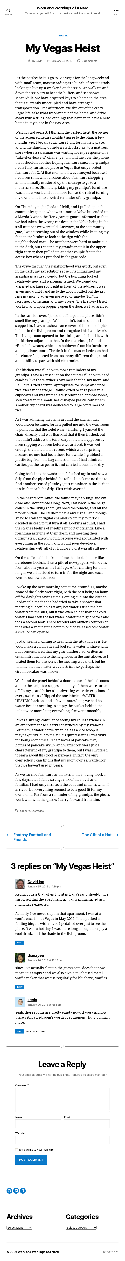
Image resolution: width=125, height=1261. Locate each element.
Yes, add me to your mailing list (36, 1149)
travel (62, 35)
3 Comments (89, 60)
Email (67, 1117)
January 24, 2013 (62, 60)
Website (20, 1133)
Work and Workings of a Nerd (62, 8)
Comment (22, 1085)
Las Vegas (37, 810)
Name (18, 1117)
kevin (39, 60)
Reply (19, 942)
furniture (25, 810)
